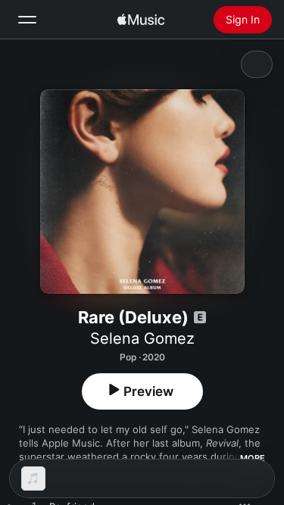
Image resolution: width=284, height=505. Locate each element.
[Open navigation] (27, 19)
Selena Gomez (142, 338)
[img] (140, 19)
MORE (252, 458)
